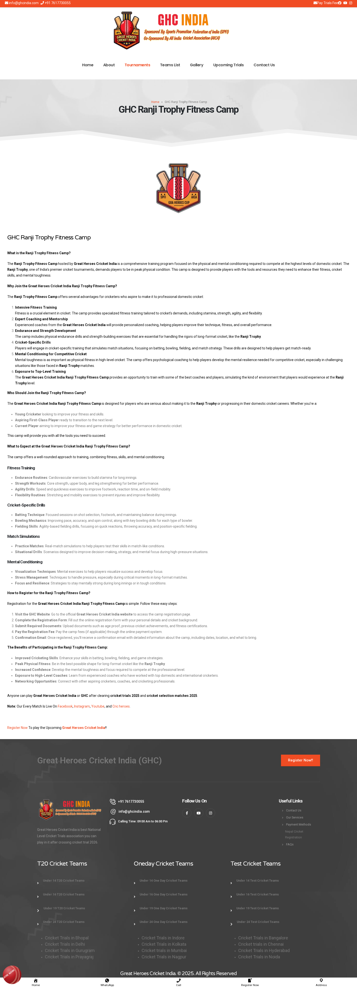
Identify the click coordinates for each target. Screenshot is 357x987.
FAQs (290, 844)
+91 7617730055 (57, 3)
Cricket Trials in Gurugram (70, 950)
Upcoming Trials (228, 65)
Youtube (97, 706)
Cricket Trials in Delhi (65, 944)
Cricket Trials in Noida (259, 956)
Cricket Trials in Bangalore (263, 937)
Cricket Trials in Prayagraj (69, 956)
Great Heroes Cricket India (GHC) (99, 760)
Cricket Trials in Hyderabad (264, 950)
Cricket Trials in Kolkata (164, 944)
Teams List (170, 65)
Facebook (65, 706)
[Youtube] (350, 3)
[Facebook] (339, 3)
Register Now (17, 728)
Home (87, 65)
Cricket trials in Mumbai (164, 950)
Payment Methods (298, 824)
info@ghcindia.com (23, 3)
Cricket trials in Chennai (261, 944)
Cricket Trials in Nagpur (164, 956)
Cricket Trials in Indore (163, 937)
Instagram (82, 706)
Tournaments (137, 65)
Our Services (294, 817)
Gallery (197, 65)
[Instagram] (345, 3)
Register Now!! (300, 760)
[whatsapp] (12, 974)
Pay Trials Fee (327, 3)
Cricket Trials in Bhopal (67, 937)
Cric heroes (121, 706)
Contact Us (264, 65)
